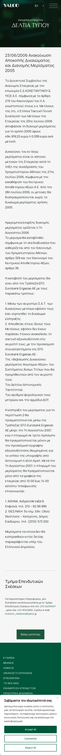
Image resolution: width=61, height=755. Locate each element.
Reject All (30, 747)
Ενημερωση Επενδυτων (19, 688)
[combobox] (39, 5)
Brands (8, 662)
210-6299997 (48, 606)
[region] (30, 725)
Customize (30, 738)
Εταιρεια (9, 657)
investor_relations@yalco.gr (21, 613)
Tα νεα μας (11, 683)
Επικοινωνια (11, 678)
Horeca (8, 668)
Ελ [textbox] (36, 6)
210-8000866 (25, 610)
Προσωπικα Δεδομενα (18, 693)
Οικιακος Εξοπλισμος (17, 673)
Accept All (30, 729)
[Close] (57, 698)
